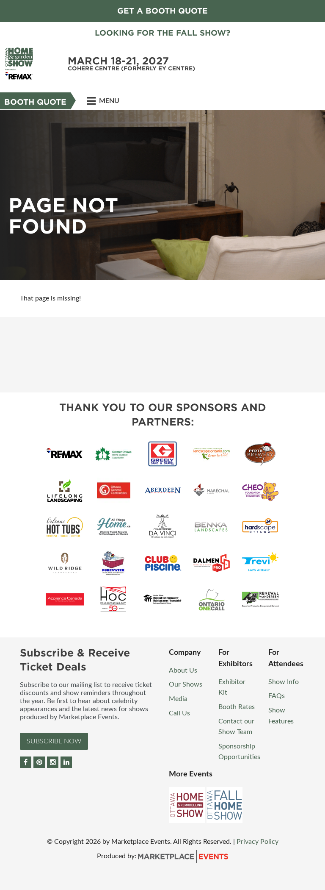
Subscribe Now (54, 741)
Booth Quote (35, 101)
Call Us (179, 713)
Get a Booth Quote (162, 10)
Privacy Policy (257, 841)
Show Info (283, 682)
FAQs (276, 696)
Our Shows (185, 684)
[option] (162, 195)
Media (178, 698)
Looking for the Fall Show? (162, 32)
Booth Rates (236, 707)
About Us (183, 670)
